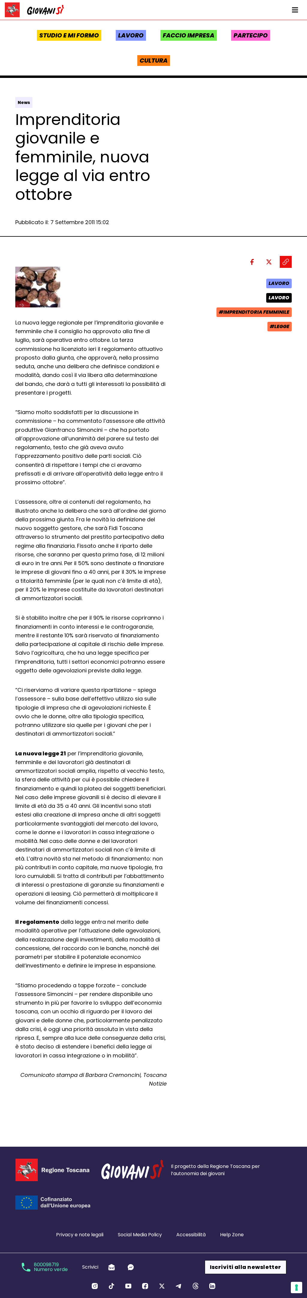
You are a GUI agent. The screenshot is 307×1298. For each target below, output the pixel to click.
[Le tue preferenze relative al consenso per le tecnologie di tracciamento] (296, 1287)
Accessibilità (191, 1234)
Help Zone (232, 1234)
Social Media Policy (140, 1234)
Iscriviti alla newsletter (245, 1267)
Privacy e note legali (79, 1234)
